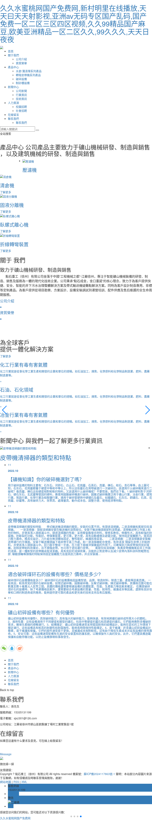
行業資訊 (21, 95)
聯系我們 (13, 118)
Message (6, 754)
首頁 (10, 51)
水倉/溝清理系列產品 (29, 71)
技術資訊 (21, 99)
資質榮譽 (21, 63)
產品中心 (13, 67)
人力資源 (13, 103)
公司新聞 (21, 91)
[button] (4, 410)
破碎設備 (21, 79)
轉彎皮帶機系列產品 (28, 75)
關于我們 (13, 55)
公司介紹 (21, 59)
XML (24, 782)
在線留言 (13, 115)
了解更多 (6, 356)
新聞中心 (13, 87)
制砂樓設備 (23, 83)
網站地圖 (5, 782)
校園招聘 (21, 107)
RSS (16, 782)
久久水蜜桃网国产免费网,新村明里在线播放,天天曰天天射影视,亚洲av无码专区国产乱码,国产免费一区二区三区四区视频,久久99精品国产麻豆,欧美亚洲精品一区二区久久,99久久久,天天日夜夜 (74, 23)
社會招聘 (21, 111)
